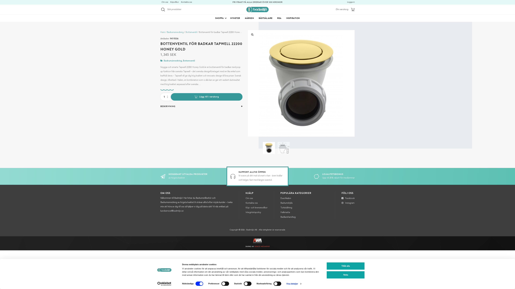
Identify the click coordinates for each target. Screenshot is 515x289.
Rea (279, 18)
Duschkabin (285, 198)
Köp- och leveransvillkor (256, 208)
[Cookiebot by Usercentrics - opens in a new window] (164, 284)
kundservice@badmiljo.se (172, 211)
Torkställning (286, 208)
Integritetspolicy (253, 212)
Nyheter (235, 18)
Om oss (164, 2)
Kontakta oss (186, 2)
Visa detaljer (292, 284)
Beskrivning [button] (167, 106)
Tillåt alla (345, 266)
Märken (249, 18)
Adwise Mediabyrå (262, 246)
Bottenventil (191, 32)
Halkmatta (285, 212)
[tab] (201, 106)
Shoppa (219, 18)
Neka (345, 275)
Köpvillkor (174, 2)
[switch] (225, 284)
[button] (252, 34)
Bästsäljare (266, 18)
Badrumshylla (286, 203)
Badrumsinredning (175, 32)
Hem (162, 32)
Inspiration (293, 18)
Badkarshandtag (288, 217)
